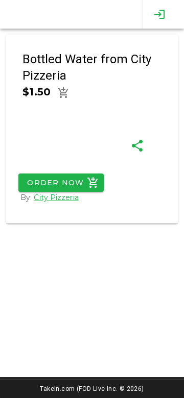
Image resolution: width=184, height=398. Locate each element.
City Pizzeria (56, 197)
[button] (63, 93)
